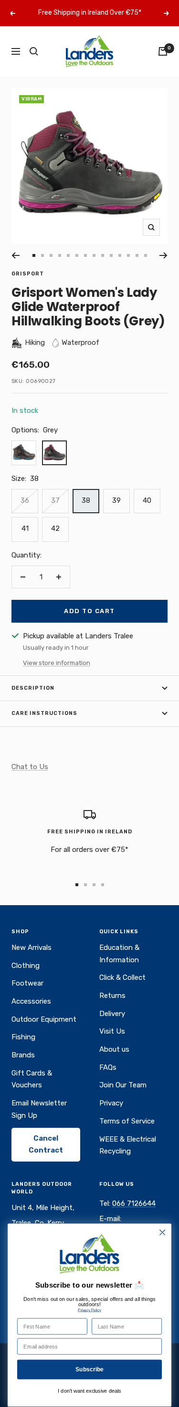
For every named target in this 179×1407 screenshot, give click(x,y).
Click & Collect (122, 977)
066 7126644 (134, 1203)
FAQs (107, 1067)
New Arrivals (31, 947)
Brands (23, 1055)
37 (55, 500)
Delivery (112, 1013)
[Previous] (15, 255)
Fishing (23, 1037)
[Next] (163, 255)
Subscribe (89, 1369)
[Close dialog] (162, 1232)
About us (114, 1049)
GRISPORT (27, 274)
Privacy (111, 1103)
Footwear (27, 983)
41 (25, 528)
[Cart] (163, 51)
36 (25, 500)
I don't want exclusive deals (89, 1391)
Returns (112, 995)
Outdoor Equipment (43, 1019)
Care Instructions (44, 713)
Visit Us (112, 1031)
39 (116, 500)
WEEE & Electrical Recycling (127, 1145)
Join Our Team (123, 1085)
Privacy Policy (89, 1310)
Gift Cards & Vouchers (31, 1079)
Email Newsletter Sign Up (39, 1109)
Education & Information (119, 953)
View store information (56, 662)
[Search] (34, 51)
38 (86, 500)
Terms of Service (127, 1121)
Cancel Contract (46, 1144)
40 (147, 500)
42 (55, 528)
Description (32, 688)
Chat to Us (29, 766)
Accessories (31, 1001)
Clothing (25, 965)
